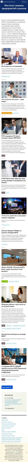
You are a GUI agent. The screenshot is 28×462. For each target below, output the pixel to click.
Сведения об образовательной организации (11, 441)
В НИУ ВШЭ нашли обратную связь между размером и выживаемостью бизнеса (13, 180)
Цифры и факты (4, 420)
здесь (12, 450)
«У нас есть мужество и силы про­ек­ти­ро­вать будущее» (13, 217)
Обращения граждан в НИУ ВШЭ (8, 431)
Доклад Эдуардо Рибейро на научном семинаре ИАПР (11, 232)
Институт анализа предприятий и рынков (14, 7)
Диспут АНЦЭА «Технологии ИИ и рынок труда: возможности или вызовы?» (13, 269)
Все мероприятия (9, 408)
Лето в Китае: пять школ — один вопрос (12, 100)
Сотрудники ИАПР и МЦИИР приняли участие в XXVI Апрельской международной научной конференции (13, 369)
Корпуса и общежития (6, 427)
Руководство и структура (6, 422)
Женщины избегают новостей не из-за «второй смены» (13, 305)
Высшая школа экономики (9, 1)
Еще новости (6, 387)
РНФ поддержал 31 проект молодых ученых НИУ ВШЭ (10, 137)
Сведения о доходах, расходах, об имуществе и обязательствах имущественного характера (11, 438)
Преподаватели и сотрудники (7, 426)
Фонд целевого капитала (6, 433)
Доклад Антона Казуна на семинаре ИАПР (13, 335)
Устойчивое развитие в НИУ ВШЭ (8, 424)
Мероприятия (9, 395)
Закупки (3, 429)
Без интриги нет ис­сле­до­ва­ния (11, 66)
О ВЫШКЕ (4, 418)
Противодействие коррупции (7, 435)
